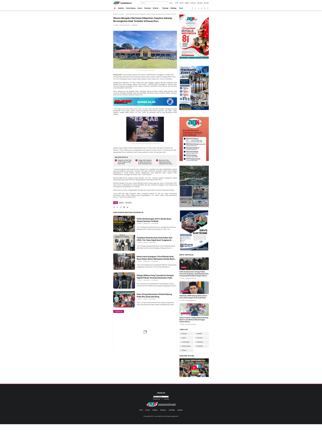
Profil (176, 3)
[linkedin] (128, 207)
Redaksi (187, 3)
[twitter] (118, 207)
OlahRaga (173, 8)
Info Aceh (121, 14)
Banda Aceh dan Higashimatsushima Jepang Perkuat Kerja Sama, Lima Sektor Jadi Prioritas (166, 162)
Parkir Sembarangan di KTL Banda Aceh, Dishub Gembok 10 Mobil (154, 220)
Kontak (181, 3)
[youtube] (207, 8)
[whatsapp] (198, 8)
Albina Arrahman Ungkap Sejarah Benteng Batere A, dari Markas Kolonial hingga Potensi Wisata (193, 320)
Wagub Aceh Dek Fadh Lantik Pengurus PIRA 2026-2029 (125, 162)
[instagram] (204, 8)
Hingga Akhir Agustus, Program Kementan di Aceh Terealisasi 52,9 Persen (145, 162)
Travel (181, 8)
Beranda (115, 14)
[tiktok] (201, 8)
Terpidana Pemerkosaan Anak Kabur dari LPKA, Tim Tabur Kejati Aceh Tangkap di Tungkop (154, 239)
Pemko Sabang (130, 8)
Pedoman (193, 3)
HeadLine (121, 8)
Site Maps (200, 3)
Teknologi (165, 8)
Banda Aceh (147, 223)
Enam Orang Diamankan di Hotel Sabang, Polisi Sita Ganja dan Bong (154, 295)
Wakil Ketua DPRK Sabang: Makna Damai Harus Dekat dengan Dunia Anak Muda (193, 297)
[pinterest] (124, 207)
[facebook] (192, 8)
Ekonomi (184, 333)
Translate (166, 399)
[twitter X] (195, 8)
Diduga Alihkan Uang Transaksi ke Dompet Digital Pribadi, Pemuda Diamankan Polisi (155, 276)
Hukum (139, 8)
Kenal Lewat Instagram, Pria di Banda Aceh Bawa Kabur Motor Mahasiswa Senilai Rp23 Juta (155, 257)
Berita (156, 8)
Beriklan (206, 3)
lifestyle (184, 350)
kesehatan (200, 346)
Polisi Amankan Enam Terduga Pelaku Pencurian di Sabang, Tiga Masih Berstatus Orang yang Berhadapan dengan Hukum (194, 274)
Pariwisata (147, 8)
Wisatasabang (186, 313)
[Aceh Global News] (122, 4)
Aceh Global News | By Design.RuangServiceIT (166, 416)
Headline (199, 333)
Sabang (184, 267)
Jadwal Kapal (185, 342)
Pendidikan (185, 291)
